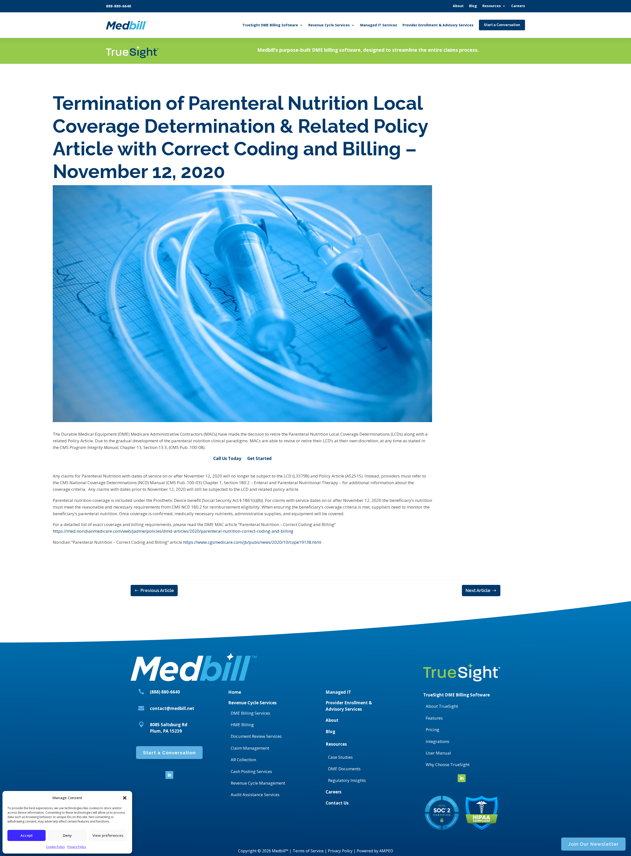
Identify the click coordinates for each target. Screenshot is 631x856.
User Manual (438, 753)
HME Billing (242, 724)
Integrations (437, 741)
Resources (336, 744)
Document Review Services (256, 736)
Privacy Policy (76, 847)
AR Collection (243, 759)
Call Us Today (227, 458)
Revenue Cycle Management (258, 783)
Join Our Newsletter (593, 844)
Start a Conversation (169, 752)
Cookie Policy (55, 847)
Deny (67, 835)
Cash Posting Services (251, 771)
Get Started (259, 458)
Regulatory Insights (347, 780)
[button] (124, 797)
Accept (26, 835)
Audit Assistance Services (255, 794)
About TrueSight (442, 706)
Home (234, 692)
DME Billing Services (250, 713)
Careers (333, 792)
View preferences (107, 835)
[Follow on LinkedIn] (169, 775)
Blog (330, 731)
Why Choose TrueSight (448, 764)
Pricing (432, 729)
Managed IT (338, 692)
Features (434, 718)
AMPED (386, 851)
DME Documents (344, 769)
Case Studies (340, 757)
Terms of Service (308, 851)
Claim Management (250, 748)
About (332, 720)
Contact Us (337, 803)
